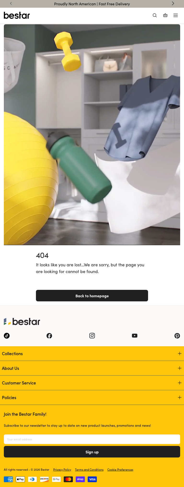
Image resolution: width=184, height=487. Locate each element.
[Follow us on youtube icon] (135, 336)
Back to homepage (92, 295)
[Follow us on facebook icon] (49, 336)
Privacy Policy (62, 469)
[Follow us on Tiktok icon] (7, 336)
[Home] (17, 15)
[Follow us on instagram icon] (92, 336)
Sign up (92, 451)
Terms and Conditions (89, 469)
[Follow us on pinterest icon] (177, 336)
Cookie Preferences (120, 469)
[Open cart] (165, 15)
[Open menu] (175, 15)
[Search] (155, 15)
